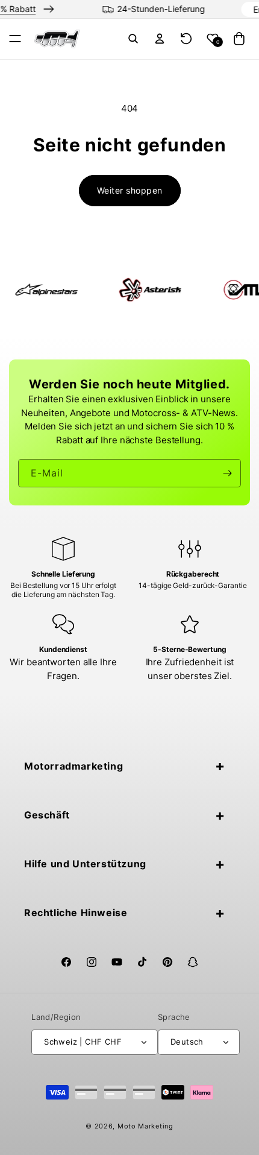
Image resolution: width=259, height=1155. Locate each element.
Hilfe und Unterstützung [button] (85, 864)
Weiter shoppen (130, 190)
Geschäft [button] (47, 815)
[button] (15, 38)
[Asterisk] (125, 289)
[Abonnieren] (227, 473)
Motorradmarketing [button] (73, 766)
